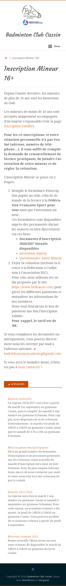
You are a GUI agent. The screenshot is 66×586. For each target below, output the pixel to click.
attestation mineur (33, 253)
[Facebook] (33, 569)
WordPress (28, 580)
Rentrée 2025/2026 (20, 492)
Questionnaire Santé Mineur (40, 258)
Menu (57, 46)
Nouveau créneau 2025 (23, 536)
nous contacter (29, 367)
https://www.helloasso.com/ (33, 287)
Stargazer (43, 580)
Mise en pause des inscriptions (28, 447)
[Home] (6, 58)
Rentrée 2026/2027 (20, 398)
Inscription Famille (18, 126)
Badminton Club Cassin (33, 34)
